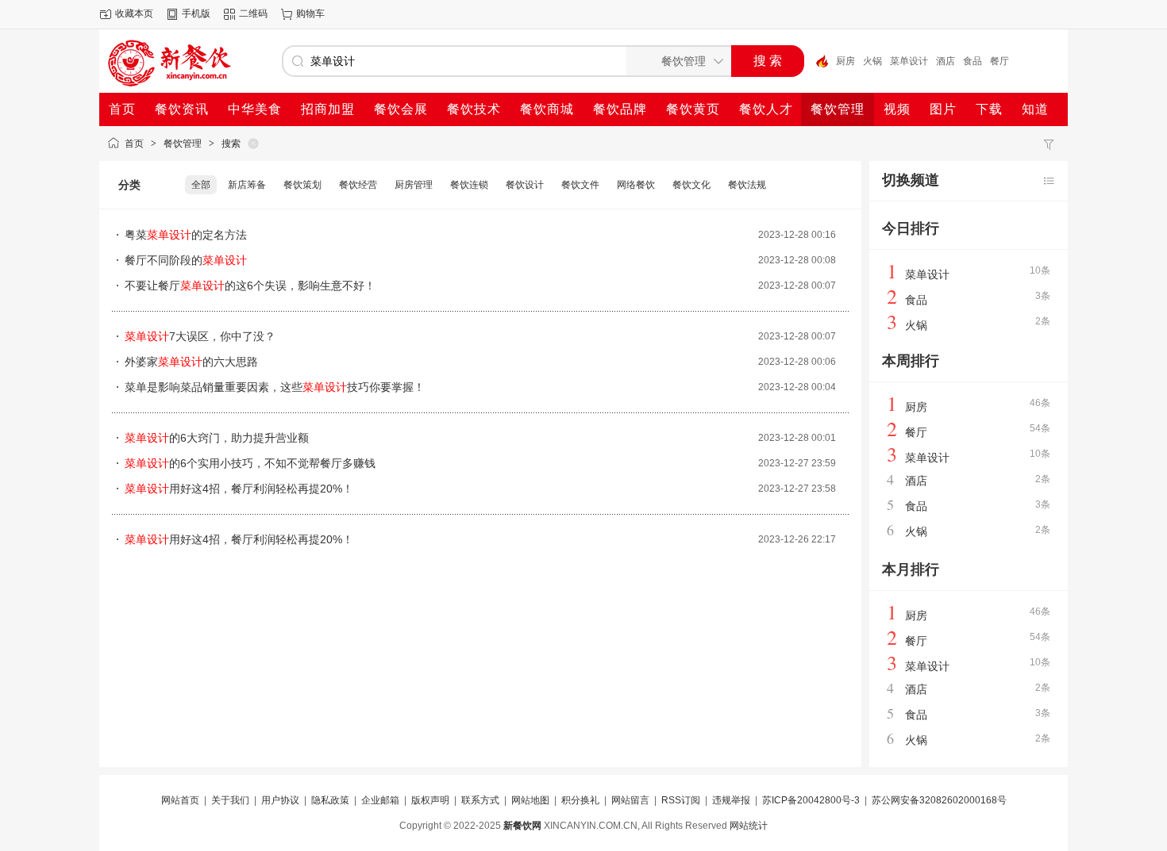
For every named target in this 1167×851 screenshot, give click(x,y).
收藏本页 (134, 13)
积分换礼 (580, 800)
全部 (200, 184)
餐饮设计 (525, 184)
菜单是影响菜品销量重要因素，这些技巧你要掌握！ (275, 387)
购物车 (310, 13)
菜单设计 (909, 61)
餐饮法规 (747, 184)
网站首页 (180, 800)
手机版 (196, 13)
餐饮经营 (358, 184)
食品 (972, 61)
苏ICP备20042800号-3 (811, 800)
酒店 (945, 61)
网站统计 (749, 825)
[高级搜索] (816, 61)
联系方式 (480, 800)
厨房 (845, 61)
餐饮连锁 (469, 184)
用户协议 (280, 800)
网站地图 (530, 800)
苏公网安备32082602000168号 (939, 800)
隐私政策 (330, 800)
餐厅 (999, 61)
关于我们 (230, 800)
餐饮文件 (580, 184)
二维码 (253, 13)
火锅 (872, 61)
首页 (134, 143)
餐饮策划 (302, 184)
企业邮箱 (380, 800)
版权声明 (430, 800)
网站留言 (630, 800)
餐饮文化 (691, 184)
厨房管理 (414, 184)
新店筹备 (247, 184)
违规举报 (731, 800)
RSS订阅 (680, 800)
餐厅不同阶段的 (186, 260)
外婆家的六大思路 (191, 361)
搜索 (231, 143)
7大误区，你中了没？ (200, 336)
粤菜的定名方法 (186, 234)
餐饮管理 (183, 143)
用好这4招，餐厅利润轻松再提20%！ (239, 488)
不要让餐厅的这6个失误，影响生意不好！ (250, 285)
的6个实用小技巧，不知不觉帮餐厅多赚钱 (250, 463)
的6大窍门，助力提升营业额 (217, 437)
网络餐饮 (636, 184)
